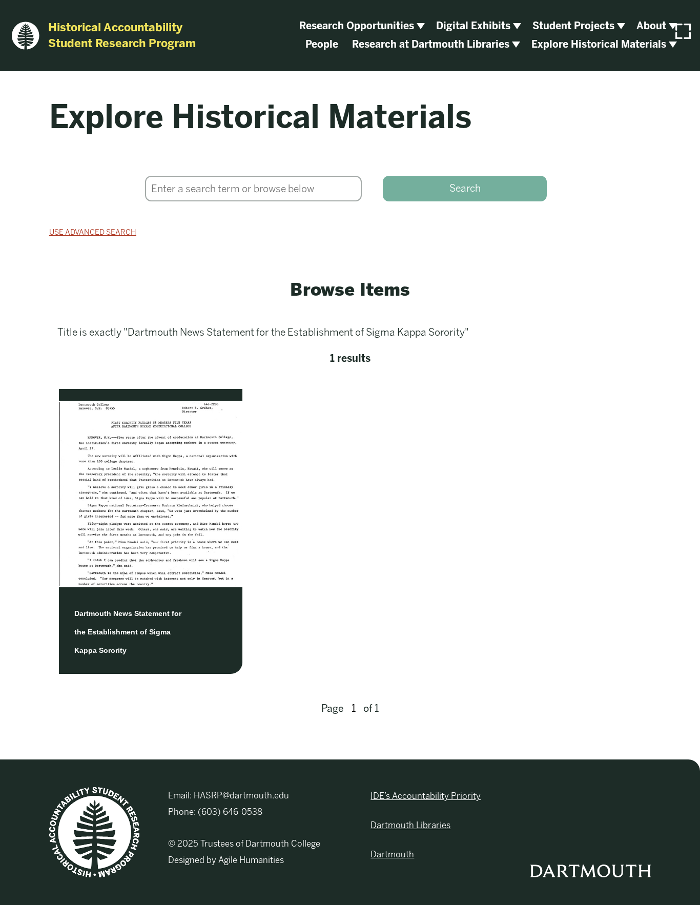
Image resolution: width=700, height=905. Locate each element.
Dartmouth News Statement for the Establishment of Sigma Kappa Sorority (127, 631)
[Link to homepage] (94, 832)
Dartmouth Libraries (410, 825)
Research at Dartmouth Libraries (430, 44)
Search (465, 188)
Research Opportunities (356, 26)
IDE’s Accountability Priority (425, 796)
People (321, 44)
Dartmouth (392, 854)
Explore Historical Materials (598, 44)
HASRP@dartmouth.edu (241, 795)
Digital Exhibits (473, 26)
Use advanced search (92, 232)
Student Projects (573, 26)
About (651, 26)
